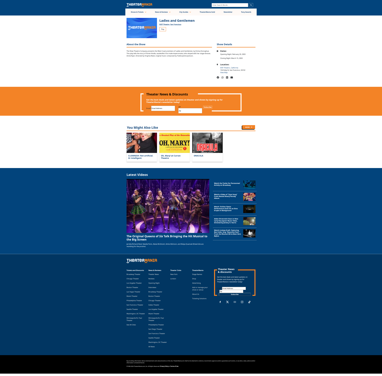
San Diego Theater (155, 329)
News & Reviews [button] (161, 12)
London (173, 279)
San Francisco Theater (135, 305)
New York (173, 274)
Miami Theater (132, 296)
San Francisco (175, 24)
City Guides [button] (184, 12)
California (234, 68)
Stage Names (197, 274)
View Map (224, 72)
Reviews (151, 279)
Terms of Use (174, 366)
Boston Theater (132, 287)
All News (151, 347)
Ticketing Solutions (199, 298)
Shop (194, 279)
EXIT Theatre (225, 68)
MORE (247, 127)
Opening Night (154, 283)
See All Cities (131, 325)
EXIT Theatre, (164, 24)
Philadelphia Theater (134, 300)
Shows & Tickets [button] (137, 12)
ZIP (179, 107)
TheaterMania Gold (207, 12)
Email (148, 108)
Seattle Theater (132, 309)
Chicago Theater (133, 279)
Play (162, 29)
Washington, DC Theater (136, 314)
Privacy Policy (164, 366)
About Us (195, 294)
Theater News (153, 274)
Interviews (152, 287)
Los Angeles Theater (134, 283)
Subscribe (207, 107)
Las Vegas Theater (133, 292)
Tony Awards (246, 12)
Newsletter (228, 12)
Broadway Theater (133, 274)
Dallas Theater (153, 305)
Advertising (196, 283)
